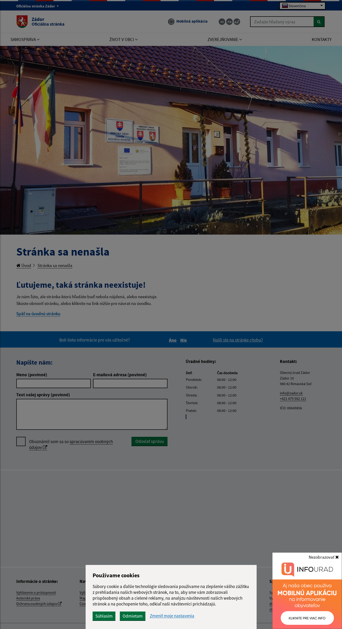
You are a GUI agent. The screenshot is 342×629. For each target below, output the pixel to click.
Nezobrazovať (322, 557)
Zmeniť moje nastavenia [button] (172, 616)
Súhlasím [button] (104, 616)
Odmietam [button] (133, 616)
